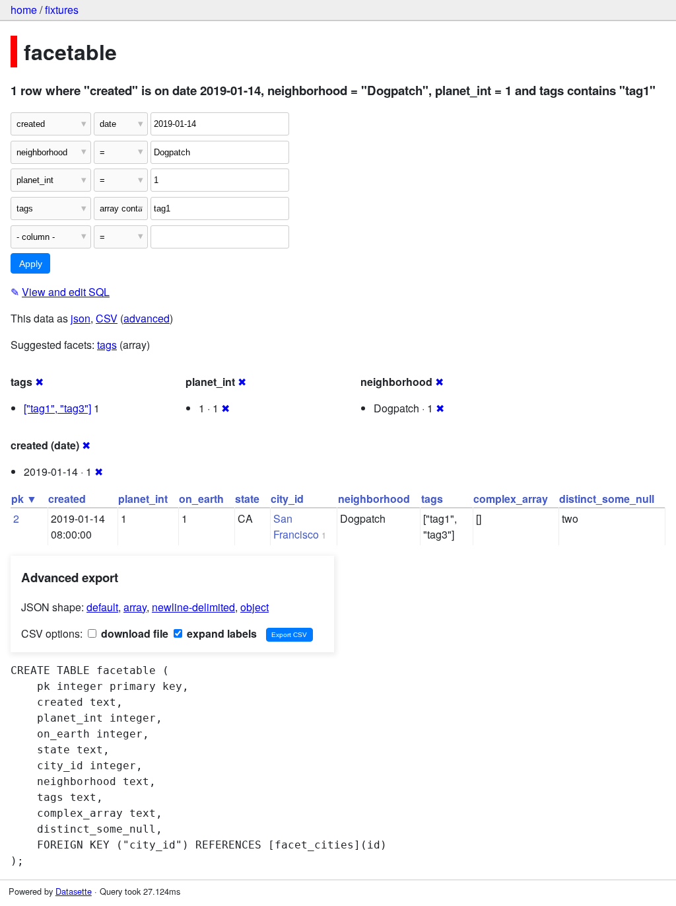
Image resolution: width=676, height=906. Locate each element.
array (135, 607)
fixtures (62, 9)
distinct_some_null (606, 498)
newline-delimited (193, 607)
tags (107, 344)
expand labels (220, 633)
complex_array (510, 498)
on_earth (201, 498)
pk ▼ (24, 498)
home (24, 9)
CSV (107, 318)
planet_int (143, 498)
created (67, 498)
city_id (287, 498)
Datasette (73, 891)
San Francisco (296, 526)
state (247, 498)
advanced (146, 318)
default (102, 607)
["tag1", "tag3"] (57, 408)
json (80, 318)
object (254, 607)
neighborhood (374, 498)
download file (133, 633)
